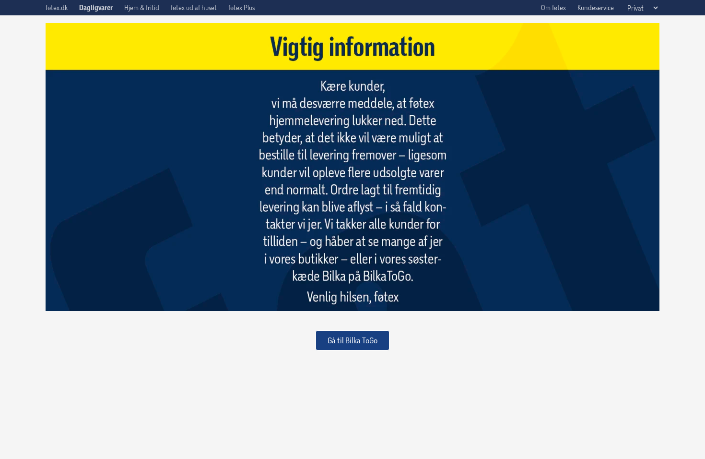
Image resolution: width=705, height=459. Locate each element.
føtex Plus (241, 7)
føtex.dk (57, 7)
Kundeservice (595, 7)
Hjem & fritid (141, 7)
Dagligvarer (96, 7)
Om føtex (553, 7)
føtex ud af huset (194, 7)
